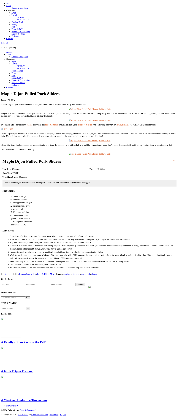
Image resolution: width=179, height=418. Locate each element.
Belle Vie (5, 43)
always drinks (122, 125)
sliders (94, 274)
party (83, 274)
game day (76, 274)
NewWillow (23, 415)
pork (88, 274)
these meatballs (51, 125)
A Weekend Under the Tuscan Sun (24, 400)
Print (175, 160)
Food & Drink (43, 274)
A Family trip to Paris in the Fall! (23, 342)
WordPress (54, 415)
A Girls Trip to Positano (17, 371)
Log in (63, 415)
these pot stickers (85, 125)
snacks (29, 125)
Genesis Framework (28, 410)
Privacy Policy (12, 406)
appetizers (67, 274)
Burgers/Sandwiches (27, 274)
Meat (52, 274)
